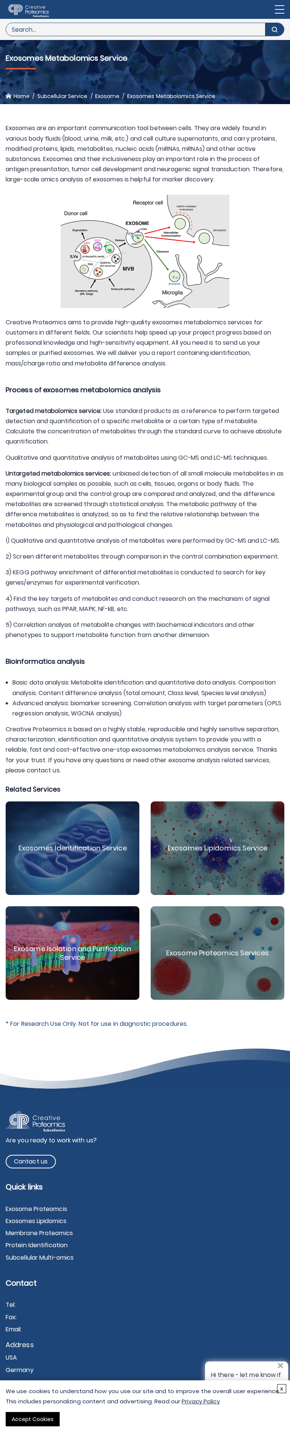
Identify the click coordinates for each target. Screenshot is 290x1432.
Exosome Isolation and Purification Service (72, 953)
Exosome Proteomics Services (217, 953)
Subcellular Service (62, 96)
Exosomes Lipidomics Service (217, 848)
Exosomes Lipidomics (36, 1221)
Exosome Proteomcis (36, 1209)
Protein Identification (37, 1245)
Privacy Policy (200, 1401)
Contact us (31, 1161)
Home (21, 96)
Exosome (107, 96)
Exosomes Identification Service (73, 848)
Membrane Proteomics (39, 1233)
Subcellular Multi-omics (40, 1257)
